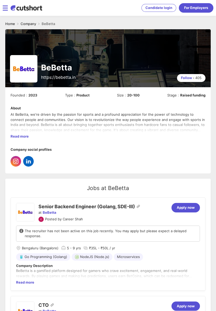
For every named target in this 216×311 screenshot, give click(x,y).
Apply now (186, 207)
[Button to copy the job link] (138, 206)
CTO (43, 305)
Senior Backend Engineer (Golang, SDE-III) (86, 206)
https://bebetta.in (58, 77)
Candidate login (158, 8)
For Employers (196, 8)
